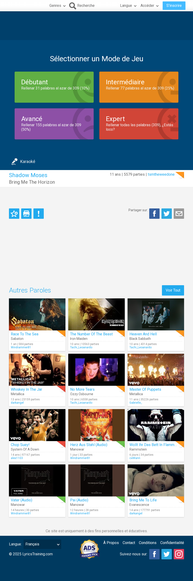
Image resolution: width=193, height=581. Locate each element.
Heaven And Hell (143, 334)
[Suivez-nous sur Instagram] (179, 554)
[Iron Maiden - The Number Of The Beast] (96, 314)
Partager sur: (138, 210)
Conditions (148, 542)
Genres (55, 5)
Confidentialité (172, 542)
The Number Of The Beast (91, 334)
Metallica (17, 394)
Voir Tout (173, 290)
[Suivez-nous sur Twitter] (166, 554)
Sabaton (17, 339)
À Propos (111, 542)
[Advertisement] (96, 25)
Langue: (15, 544)
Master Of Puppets (145, 389)
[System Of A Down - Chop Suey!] (37, 425)
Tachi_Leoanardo (81, 347)
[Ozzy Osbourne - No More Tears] (96, 370)
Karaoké (27, 161)
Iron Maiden (79, 339)
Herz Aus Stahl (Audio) (88, 445)
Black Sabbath (140, 339)
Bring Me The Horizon (32, 182)
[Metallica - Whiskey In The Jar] (37, 370)
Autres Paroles (30, 290)
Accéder (147, 5)
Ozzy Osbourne (81, 394)
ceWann (134, 458)
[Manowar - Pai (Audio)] (96, 480)
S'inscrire (174, 5)
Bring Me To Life (143, 500)
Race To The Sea (24, 334)
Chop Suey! (20, 445)
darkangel (17, 402)
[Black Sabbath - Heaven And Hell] (156, 314)
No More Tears (82, 389)
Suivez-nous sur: (133, 554)
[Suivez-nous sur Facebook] (154, 554)
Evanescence (139, 505)
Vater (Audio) (21, 500)
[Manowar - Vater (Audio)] (37, 480)
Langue (126, 5)
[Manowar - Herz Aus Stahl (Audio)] (96, 425)
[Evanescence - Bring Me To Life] (156, 480)
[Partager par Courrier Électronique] (179, 213)
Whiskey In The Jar (26, 389)
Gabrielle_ (135, 402)
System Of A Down (25, 449)
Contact (129, 542)
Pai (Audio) (79, 500)
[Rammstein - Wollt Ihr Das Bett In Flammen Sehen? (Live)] (156, 425)
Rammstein (138, 449)
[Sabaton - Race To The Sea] (37, 314)
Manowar (77, 449)
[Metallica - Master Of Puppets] (156, 370)
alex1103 (17, 458)
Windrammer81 (21, 347)
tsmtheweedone (161, 174)
